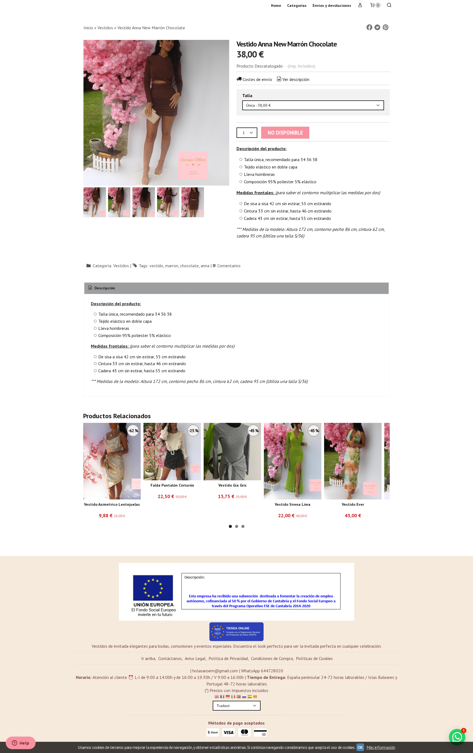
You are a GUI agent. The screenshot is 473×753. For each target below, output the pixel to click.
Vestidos (121, 265)
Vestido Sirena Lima (292, 504)
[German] (228, 697)
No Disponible (285, 132)
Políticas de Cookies (314, 658)
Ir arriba (148, 658)
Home (276, 5)
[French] (222, 697)
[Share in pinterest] (385, 27)
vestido (156, 265)
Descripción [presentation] (104, 288)
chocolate (189, 265)
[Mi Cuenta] (360, 5)
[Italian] (233, 697)
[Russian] (244, 697)
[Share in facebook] (369, 27)
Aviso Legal (195, 658)
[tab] (101, 288)
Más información (381, 747)
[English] (217, 697)
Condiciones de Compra (272, 658)
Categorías (297, 5)
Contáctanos (170, 658)
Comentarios (229, 265)
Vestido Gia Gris (232, 485)
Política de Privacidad (228, 658)
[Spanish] (249, 697)
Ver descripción (295, 79)
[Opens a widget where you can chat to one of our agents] (20, 743)
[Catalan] (255, 697)
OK (360, 747)
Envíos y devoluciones (332, 5)
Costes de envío (257, 79)
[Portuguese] (238, 697)
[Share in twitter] (377, 27)
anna (205, 265)
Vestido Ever (353, 504)
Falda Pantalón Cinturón (172, 485)
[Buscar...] (389, 5)
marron (171, 265)
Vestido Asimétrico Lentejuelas (112, 504)
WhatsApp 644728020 (262, 670)
